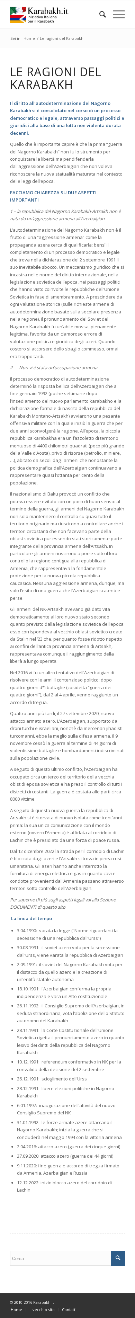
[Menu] (115, 14)
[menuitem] (99, 14)
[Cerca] (99, 14)
